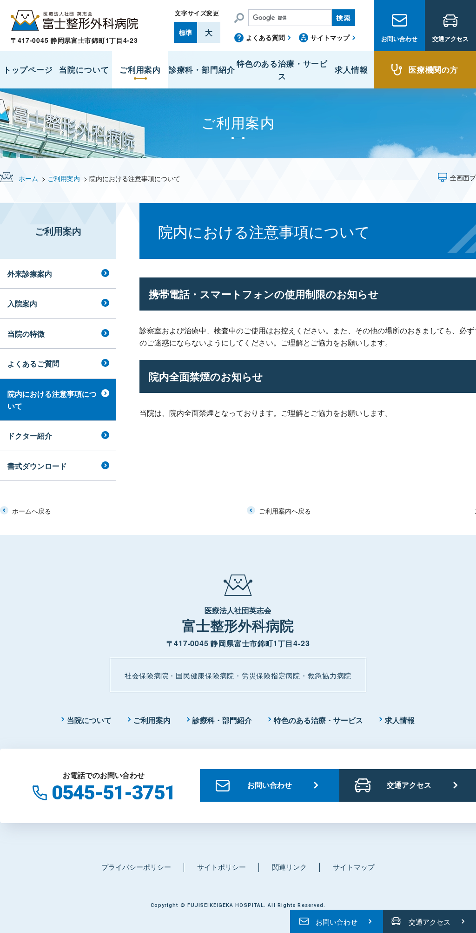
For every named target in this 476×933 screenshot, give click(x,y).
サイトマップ (330, 37)
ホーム (28, 178)
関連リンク (289, 867)
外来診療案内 (29, 273)
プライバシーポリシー (136, 867)
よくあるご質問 (33, 363)
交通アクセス (450, 38)
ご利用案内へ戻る (285, 510)
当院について (89, 720)
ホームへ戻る (31, 510)
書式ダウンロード (37, 465)
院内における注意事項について (52, 399)
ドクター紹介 (29, 435)
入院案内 (22, 303)
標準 (185, 32)
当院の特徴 (26, 333)
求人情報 (400, 720)
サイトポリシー (221, 867)
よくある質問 (265, 37)
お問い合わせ (399, 38)
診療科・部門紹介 (222, 720)
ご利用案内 (63, 178)
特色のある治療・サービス (318, 720)
